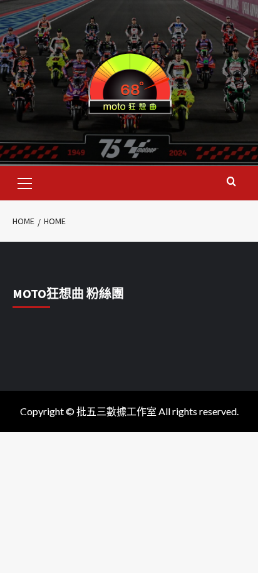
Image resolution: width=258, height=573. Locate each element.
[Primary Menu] (25, 181)
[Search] (231, 182)
